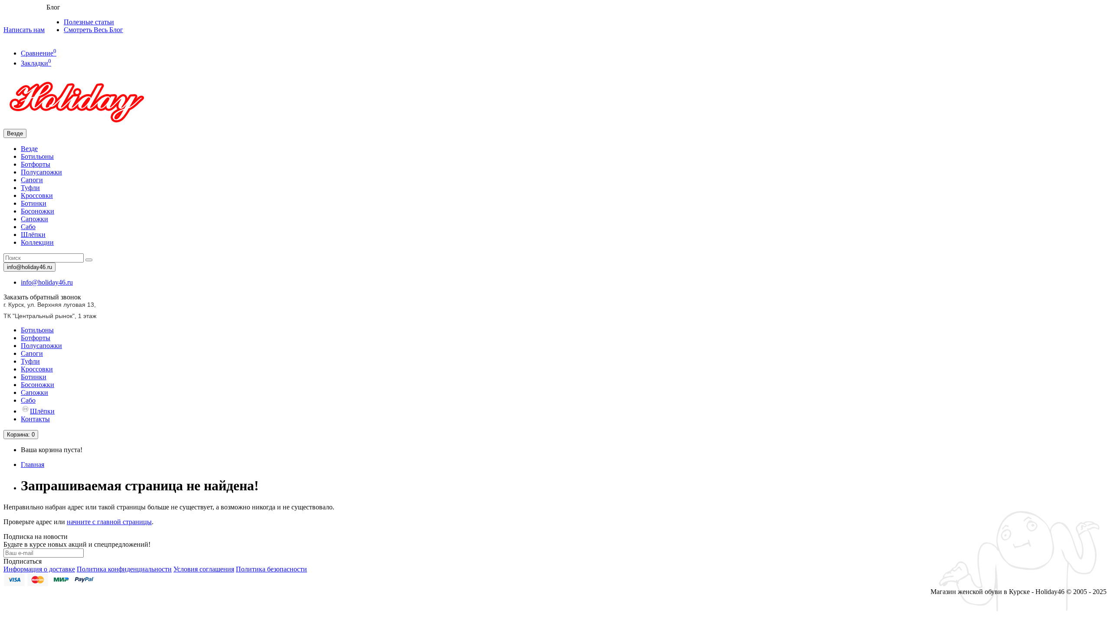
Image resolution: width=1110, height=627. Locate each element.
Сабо (28, 226)
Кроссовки (37, 195)
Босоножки (37, 211)
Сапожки (34, 219)
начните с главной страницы (109, 521)
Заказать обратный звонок (42, 297)
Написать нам (24, 29)
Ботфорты (35, 164)
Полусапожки (41, 172)
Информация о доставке (39, 569)
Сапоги (32, 180)
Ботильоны (37, 156)
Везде (29, 148)
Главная (32, 464)
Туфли (30, 187)
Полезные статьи (89, 22)
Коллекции (37, 242)
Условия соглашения (203, 569)
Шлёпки (33, 234)
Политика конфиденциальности (124, 569)
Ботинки (33, 203)
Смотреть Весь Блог (93, 29)
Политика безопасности (271, 569)
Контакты (35, 419)
